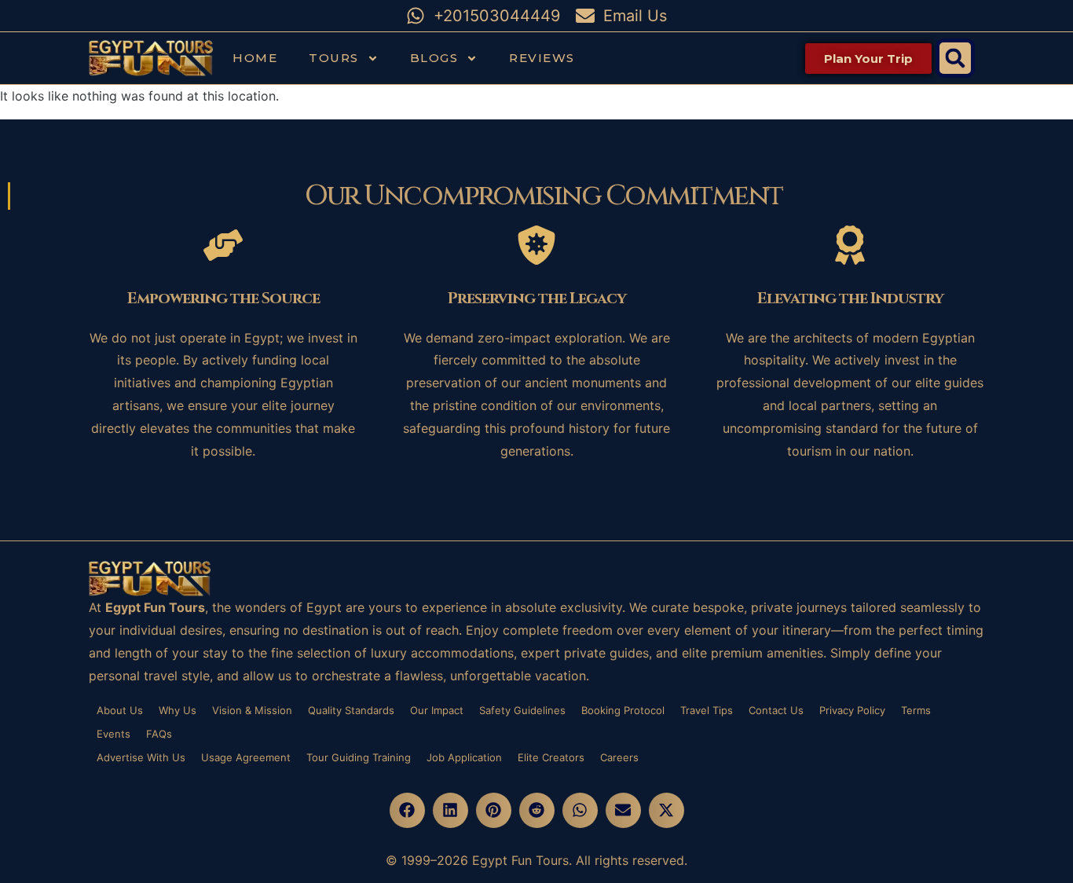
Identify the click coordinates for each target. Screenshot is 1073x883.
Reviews (542, 57)
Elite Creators (551, 757)
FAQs (159, 733)
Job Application (464, 757)
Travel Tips (706, 710)
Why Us (177, 710)
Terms (916, 710)
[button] (955, 58)
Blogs (434, 57)
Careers (619, 757)
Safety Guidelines (522, 710)
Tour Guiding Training (358, 757)
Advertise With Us (141, 757)
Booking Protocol (623, 710)
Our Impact (436, 710)
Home (255, 57)
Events (113, 733)
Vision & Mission (252, 710)
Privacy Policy (852, 710)
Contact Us (776, 710)
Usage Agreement (246, 757)
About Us (120, 710)
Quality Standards (351, 710)
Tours (334, 57)
